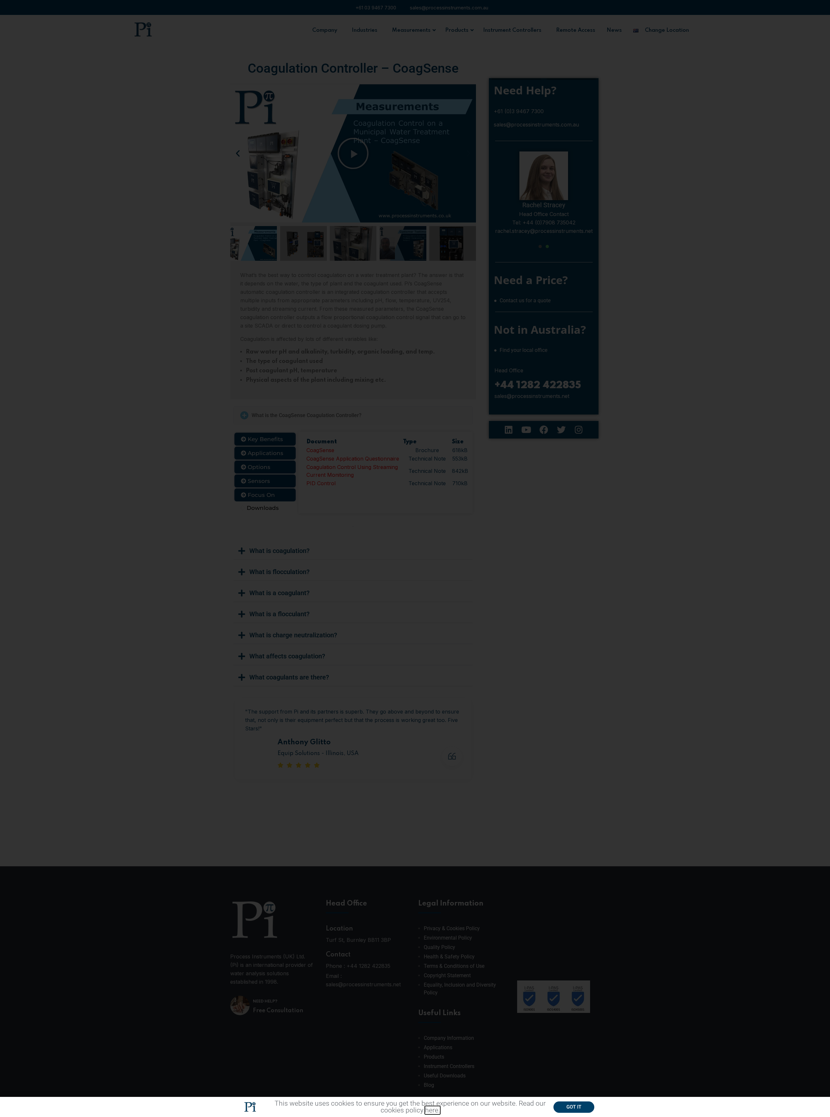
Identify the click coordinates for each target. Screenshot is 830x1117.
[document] (415, 558)
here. (432, 1110)
